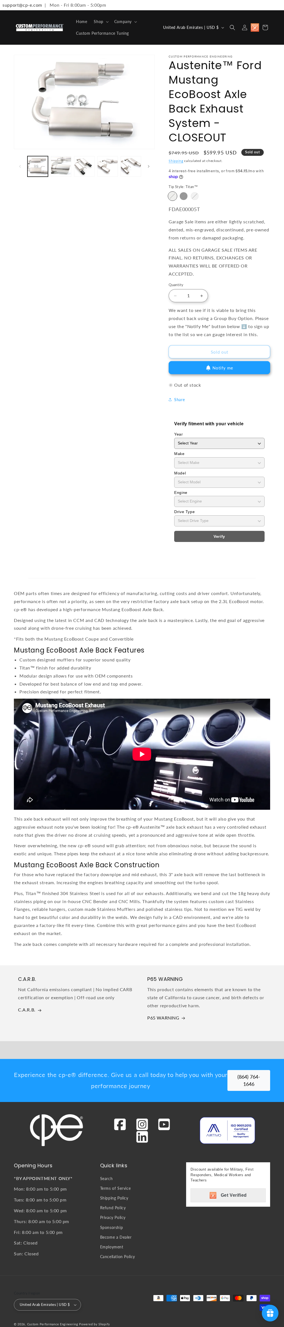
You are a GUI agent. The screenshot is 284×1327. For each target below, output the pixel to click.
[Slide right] (149, 166)
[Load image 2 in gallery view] (61, 166)
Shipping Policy (114, 1198)
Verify (219, 536)
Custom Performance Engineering (52, 1324)
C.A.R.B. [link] (27, 1009)
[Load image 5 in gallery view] (131, 166)
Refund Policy (113, 1207)
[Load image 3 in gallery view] (84, 166)
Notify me (222, 367)
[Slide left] (20, 166)
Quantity (176, 285)
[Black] (183, 196)
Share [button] (179, 399)
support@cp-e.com (21, 5)
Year (178, 434)
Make (179, 453)
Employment (111, 1246)
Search (106, 1178)
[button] (100, 22)
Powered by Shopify (94, 1324)
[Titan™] (172, 196)
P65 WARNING (163, 1017)
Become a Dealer (116, 1237)
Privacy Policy (113, 1217)
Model (180, 473)
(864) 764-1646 (248, 1080)
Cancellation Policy (117, 1256)
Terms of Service (115, 1188)
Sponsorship (111, 1227)
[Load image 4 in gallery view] (107, 166)
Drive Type (184, 511)
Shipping (176, 161)
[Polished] (195, 196)
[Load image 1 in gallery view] (37, 166)
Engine (180, 492)
